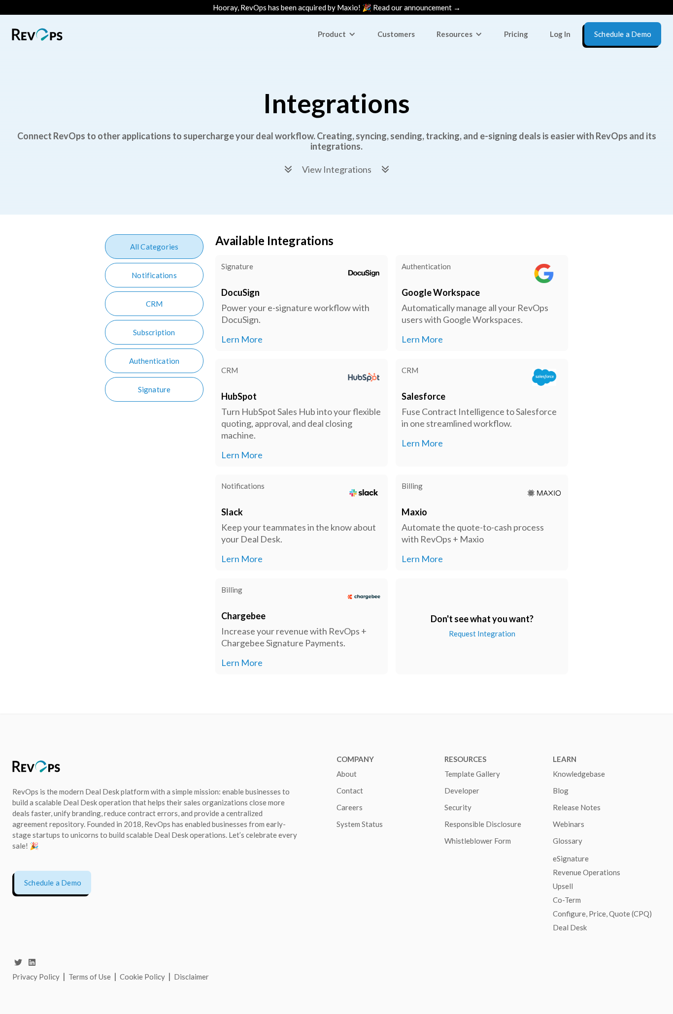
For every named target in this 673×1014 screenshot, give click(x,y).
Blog (561, 790)
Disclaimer (191, 976)
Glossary (567, 840)
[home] (37, 34)
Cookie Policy (142, 976)
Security (457, 807)
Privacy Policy (36, 976)
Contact (349, 790)
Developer (461, 790)
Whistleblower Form (477, 840)
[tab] (154, 246)
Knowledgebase (579, 773)
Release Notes (577, 807)
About (346, 773)
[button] (337, 34)
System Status (359, 824)
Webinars (568, 824)
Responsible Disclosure (482, 824)
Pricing (516, 34)
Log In (560, 34)
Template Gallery (472, 773)
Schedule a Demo (52, 882)
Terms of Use (90, 976)
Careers (349, 807)
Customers (396, 34)
